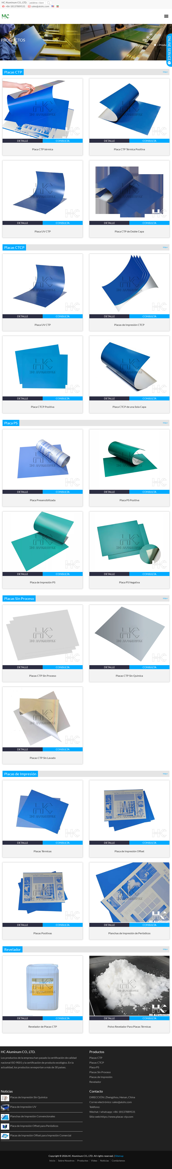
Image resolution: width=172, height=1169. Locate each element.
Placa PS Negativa (129, 582)
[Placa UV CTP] (43, 219)
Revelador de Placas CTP (42, 1026)
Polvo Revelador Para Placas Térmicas (129, 1026)
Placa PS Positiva (129, 500)
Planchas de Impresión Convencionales (32, 1116)
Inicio (52, 1160)
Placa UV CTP (43, 231)
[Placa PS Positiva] (129, 488)
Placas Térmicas (43, 851)
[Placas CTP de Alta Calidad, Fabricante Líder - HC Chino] (5, 19)
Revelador (95, 1081)
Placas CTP (95, 1057)
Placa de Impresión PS (42, 582)
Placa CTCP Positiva (42, 406)
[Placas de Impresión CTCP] (129, 312)
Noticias (104, 1160)
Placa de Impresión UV (23, 1106)
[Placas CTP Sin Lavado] (43, 745)
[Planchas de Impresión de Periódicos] (129, 921)
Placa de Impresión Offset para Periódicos (34, 1125)
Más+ (165, 72)
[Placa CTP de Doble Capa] (129, 219)
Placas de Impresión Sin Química (28, 1097)
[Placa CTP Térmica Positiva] (129, 137)
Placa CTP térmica (42, 149)
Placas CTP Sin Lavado (43, 757)
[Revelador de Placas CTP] (43, 1014)
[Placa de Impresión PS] (43, 570)
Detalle (22, 140)
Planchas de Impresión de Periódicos (129, 933)
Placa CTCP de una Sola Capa (129, 406)
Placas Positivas (42, 933)
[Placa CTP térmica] (43, 137)
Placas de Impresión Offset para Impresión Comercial (40, 1135)
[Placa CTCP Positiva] (43, 394)
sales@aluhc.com (40, 6)
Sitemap (119, 1155)
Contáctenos (118, 1160)
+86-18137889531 (15, 6)
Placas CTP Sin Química (129, 675)
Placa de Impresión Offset (129, 851)
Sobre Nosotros (66, 1160)
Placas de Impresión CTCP (129, 324)
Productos (165, 44)
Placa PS (94, 1067)
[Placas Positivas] (43, 921)
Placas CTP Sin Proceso (42, 675)
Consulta (63, 140)
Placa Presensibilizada (42, 500)
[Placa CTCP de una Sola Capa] (129, 394)
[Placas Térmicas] (43, 839)
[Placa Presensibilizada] (43, 488)
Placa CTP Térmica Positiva (129, 149)
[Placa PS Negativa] (129, 570)
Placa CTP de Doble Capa (129, 231)
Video (94, 1160)
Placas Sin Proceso (100, 1072)
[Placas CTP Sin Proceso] (43, 663)
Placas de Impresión (100, 1076)
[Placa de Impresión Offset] (129, 839)
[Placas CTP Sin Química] (129, 663)
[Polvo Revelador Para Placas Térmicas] (129, 1014)
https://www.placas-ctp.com (117, 1116)
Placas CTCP (96, 1062)
